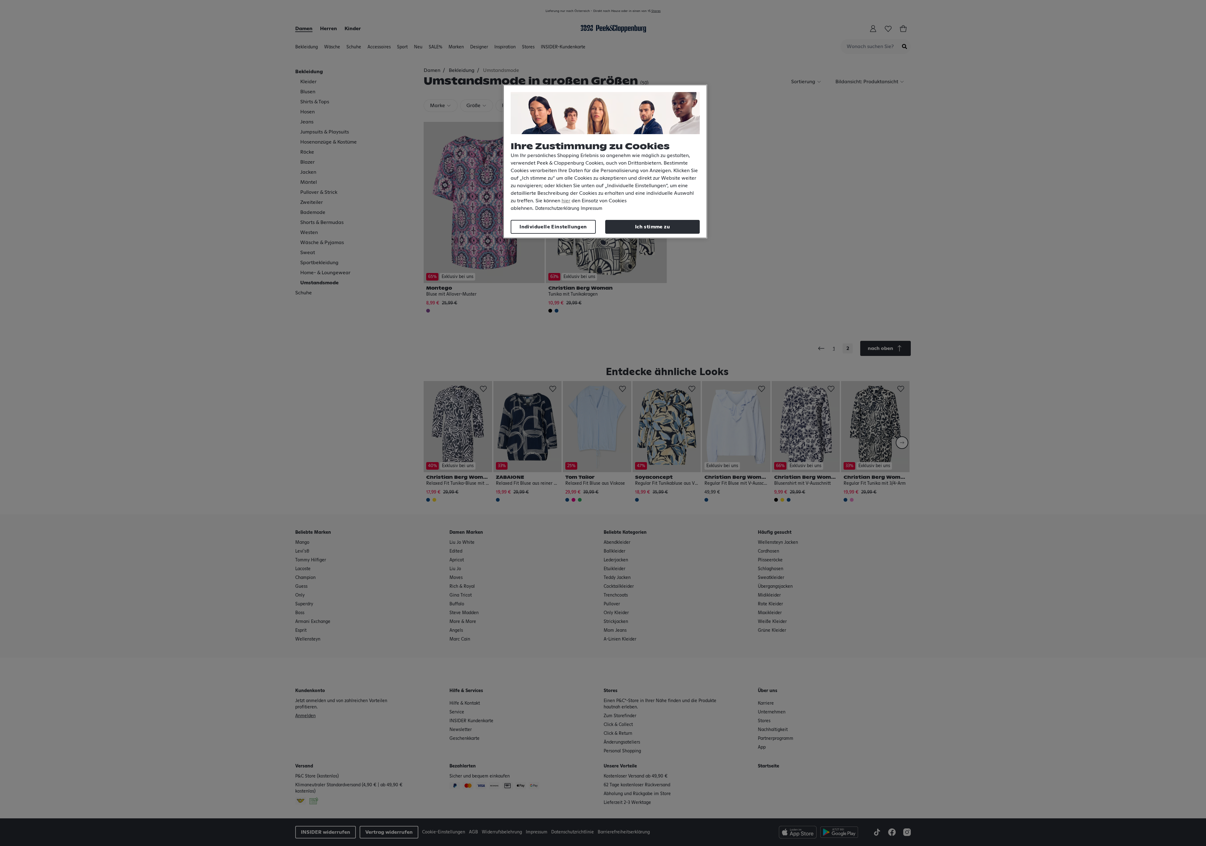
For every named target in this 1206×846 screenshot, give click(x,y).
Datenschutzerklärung (557, 208)
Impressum (591, 208)
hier (566, 200)
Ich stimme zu (652, 226)
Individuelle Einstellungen (553, 226)
